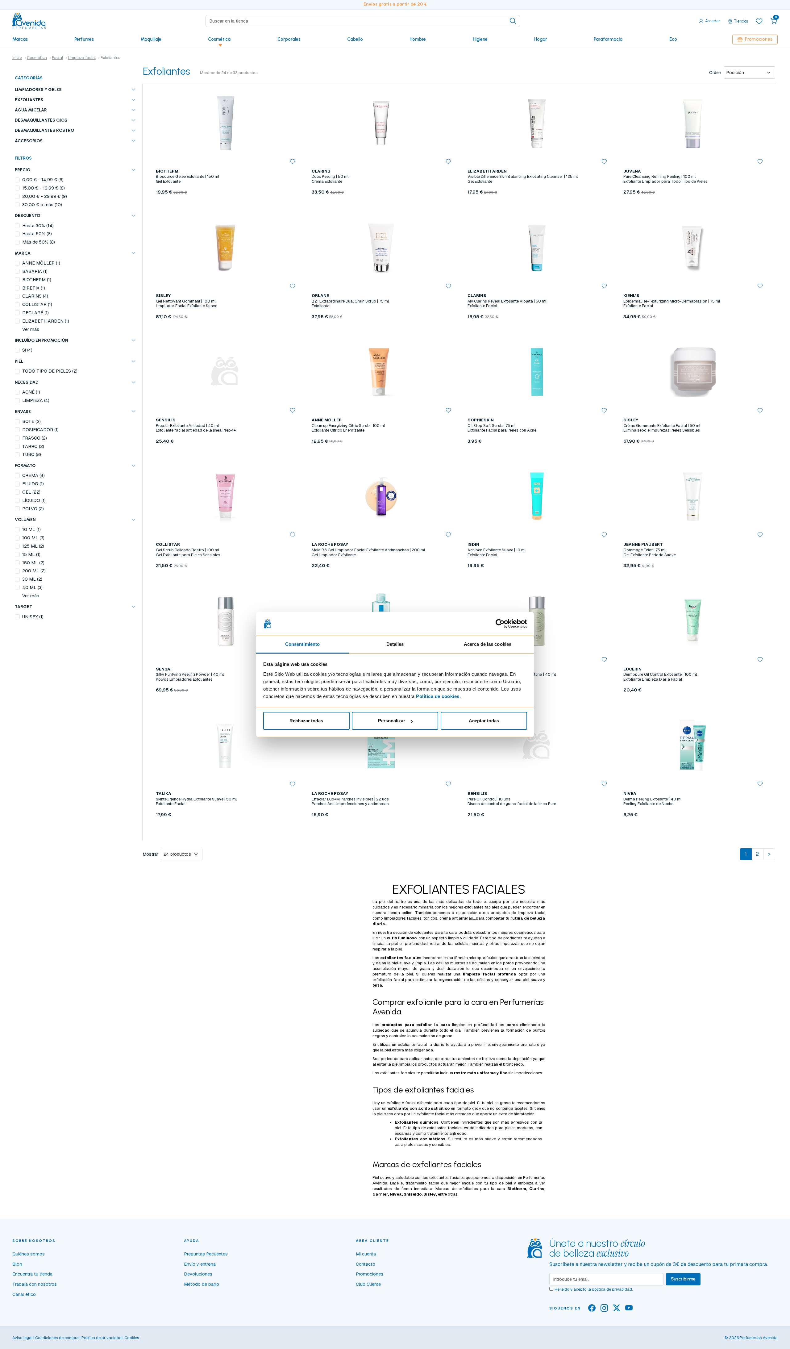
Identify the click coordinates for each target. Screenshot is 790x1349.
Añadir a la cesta (225, 206)
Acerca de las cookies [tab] (487, 644)
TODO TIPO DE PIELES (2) (49, 371)
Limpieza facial (82, 57)
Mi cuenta (366, 1254)
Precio (22, 169)
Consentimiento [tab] (302, 644)
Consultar (381, 206)
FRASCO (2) (34, 438)
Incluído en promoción (41, 340)
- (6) (43, 179)
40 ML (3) (32, 587)
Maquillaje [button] (151, 39)
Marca (23, 253)
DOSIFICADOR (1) (40, 429)
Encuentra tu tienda (32, 1274)
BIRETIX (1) (33, 288)
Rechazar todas (306, 720)
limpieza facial (532, 912)
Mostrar (150, 854)
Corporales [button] (289, 39)
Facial (57, 57)
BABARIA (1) (35, 271)
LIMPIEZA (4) (35, 400)
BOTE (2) (31, 421)
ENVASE (23, 411)
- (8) (43, 188)
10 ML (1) (31, 529)
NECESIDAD (27, 382)
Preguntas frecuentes (206, 1254)
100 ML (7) (33, 538)
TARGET (23, 606)
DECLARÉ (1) (35, 312)
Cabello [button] (355, 39)
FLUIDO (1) (33, 484)
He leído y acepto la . (594, 1289)
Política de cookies (437, 696)
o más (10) (42, 204)
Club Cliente (368, 1284)
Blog (17, 1264)
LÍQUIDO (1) (34, 500)
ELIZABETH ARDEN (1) (45, 321)
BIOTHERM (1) (36, 279)
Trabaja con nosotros (34, 1284)
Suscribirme (683, 1279)
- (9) (44, 196)
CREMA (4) (33, 475)
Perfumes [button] (84, 39)
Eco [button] (673, 39)
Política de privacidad (101, 1337)
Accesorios (29, 140)
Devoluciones (198, 1274)
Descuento (27, 215)
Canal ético (24, 1294)
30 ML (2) (32, 579)
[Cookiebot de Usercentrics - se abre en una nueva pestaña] (500, 624)
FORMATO (25, 465)
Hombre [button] (418, 39)
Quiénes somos (28, 1254)
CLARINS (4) (35, 296)
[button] (774, 21)
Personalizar (391, 720)
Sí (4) (27, 350)
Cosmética (37, 57)
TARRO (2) (33, 446)
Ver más (30, 329)
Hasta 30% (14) (38, 225)
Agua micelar (31, 109)
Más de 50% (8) (38, 242)
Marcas (20, 39)
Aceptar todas (484, 720)
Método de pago (201, 1284)
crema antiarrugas (456, 918)
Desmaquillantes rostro (44, 130)
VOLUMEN (25, 519)
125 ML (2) (33, 546)
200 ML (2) (34, 571)
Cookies (131, 1337)
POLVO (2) (33, 509)
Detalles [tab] (395, 644)
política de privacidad (612, 1289)
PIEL (19, 361)
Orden (715, 72)
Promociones (758, 39)
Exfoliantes (29, 99)
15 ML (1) (31, 554)
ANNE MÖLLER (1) (41, 263)
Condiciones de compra (57, 1337)
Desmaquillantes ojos (41, 120)
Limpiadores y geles (38, 89)
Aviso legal (22, 1337)
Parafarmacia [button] (608, 39)
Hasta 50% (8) (37, 233)
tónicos (430, 918)
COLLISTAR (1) (37, 304)
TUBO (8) (31, 454)
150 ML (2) (33, 563)
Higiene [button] (480, 39)
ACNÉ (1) (31, 392)
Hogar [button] (540, 39)
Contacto (365, 1264)
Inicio (17, 57)
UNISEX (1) (33, 617)
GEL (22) (31, 492)
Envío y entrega (200, 1264)
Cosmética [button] (219, 39)
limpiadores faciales (403, 918)
